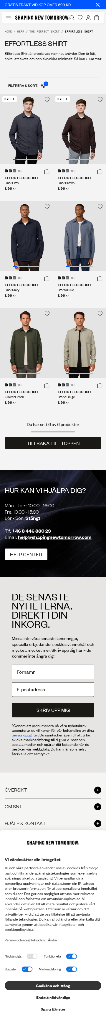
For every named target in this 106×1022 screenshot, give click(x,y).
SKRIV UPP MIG (53, 710)
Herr (20, 31)
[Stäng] (97, 4)
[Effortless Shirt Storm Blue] (79, 236)
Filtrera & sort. (27, 85)
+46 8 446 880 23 (31, 531)
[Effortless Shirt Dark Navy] (26, 236)
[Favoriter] (80, 17)
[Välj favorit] (47, 99)
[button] (46, 171)
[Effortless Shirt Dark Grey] (26, 129)
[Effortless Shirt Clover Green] (26, 343)
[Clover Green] (10, 170)
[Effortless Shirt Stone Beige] (79, 343)
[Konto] (88, 17)
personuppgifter (25, 735)
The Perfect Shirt (44, 31)
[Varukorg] (96, 17)
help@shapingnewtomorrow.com (55, 537)
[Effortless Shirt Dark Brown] (79, 129)
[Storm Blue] (14, 170)
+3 (19, 171)
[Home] (42, 18)
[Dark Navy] (6, 170)
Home (8, 31)
